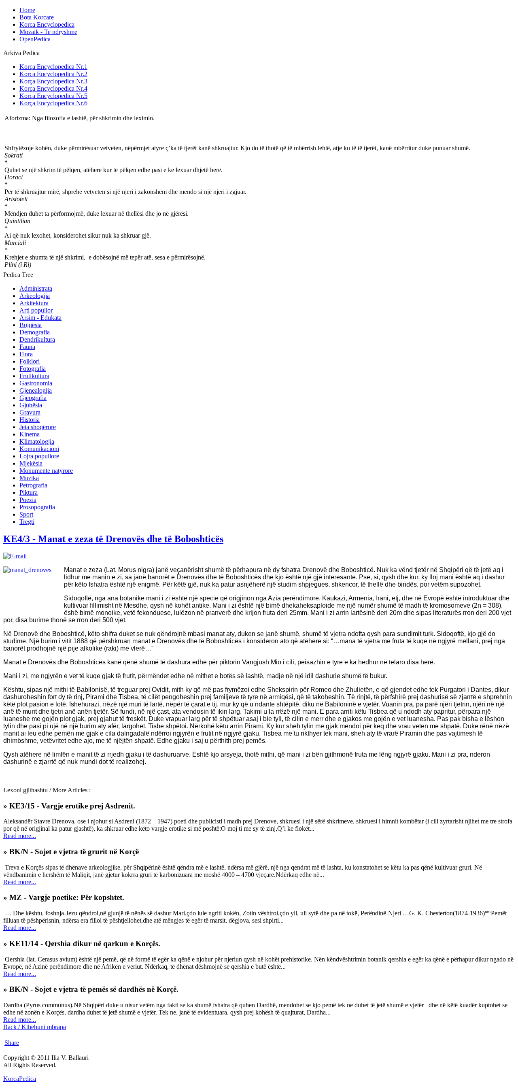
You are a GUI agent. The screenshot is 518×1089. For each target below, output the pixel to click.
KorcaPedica (19, 1078)
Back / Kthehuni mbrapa (34, 1026)
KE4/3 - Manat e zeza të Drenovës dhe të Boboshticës (113, 539)
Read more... (19, 835)
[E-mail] (15, 556)
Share (11, 1042)
